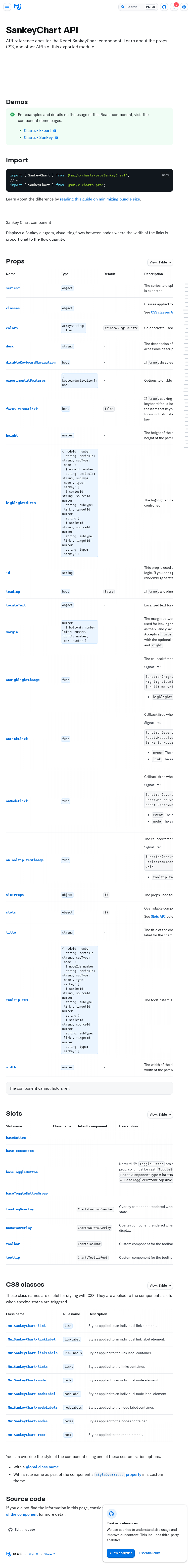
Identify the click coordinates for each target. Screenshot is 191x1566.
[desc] (183, 306)
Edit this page (25, 1529)
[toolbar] (183, 403)
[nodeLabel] (183, 432)
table (158, 262)
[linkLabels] (183, 421)
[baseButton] (183, 380)
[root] (183, 444)
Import (17, 160)
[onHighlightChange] (183, 343)
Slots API (158, 916)
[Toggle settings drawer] (184, 7)
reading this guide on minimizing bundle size (100, 199)
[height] (183, 321)
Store (48, 1554)
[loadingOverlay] (183, 395)
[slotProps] (183, 358)
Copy (165, 175)
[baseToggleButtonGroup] (183, 392)
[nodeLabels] (183, 436)
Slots (14, 1113)
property (118, 1474)
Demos (17, 102)
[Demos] (183, 284)
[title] (183, 366)
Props (15, 261)
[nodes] (183, 440)
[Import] (183, 287)
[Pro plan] (54, 130)
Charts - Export (38, 130)
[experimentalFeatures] (183, 313)
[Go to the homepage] (17, 6)
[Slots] (183, 377)
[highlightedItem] (183, 325)
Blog (31, 1554)
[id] (183, 328)
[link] (183, 414)
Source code (25, 1499)
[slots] (183, 362)
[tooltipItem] (183, 369)
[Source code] (183, 447)
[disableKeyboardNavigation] (183, 310)
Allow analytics (120, 1553)
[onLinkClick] (183, 347)
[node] (183, 429)
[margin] (183, 340)
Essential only (149, 1553)
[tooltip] (183, 406)
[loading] (183, 332)
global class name (42, 1466)
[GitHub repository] (164, 7)
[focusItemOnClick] (183, 317)
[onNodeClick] (183, 351)
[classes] (183, 299)
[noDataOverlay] (183, 399)
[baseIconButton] (183, 384)
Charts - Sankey (39, 137)
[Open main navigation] (7, 7)
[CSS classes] (183, 410)
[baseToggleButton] (183, 388)
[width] (183, 373)
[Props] (183, 291)
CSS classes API (164, 312)
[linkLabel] (183, 418)
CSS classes (25, 1284)
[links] (183, 425)
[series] (183, 295)
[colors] (183, 302)
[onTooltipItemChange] (183, 354)
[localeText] (183, 336)
